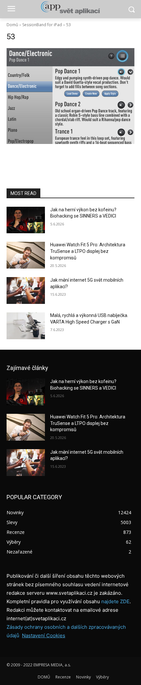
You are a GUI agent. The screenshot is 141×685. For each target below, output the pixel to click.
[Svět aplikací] (70, 7)
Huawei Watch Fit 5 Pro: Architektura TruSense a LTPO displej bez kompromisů (87, 251)
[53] (70, 96)
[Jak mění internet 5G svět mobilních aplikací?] (26, 290)
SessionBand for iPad (42, 24)
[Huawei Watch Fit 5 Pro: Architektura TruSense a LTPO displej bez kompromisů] (26, 255)
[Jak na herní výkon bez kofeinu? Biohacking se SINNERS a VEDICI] (26, 220)
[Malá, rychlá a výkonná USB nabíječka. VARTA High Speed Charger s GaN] (26, 325)
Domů (12, 24)
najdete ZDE (115, 601)
